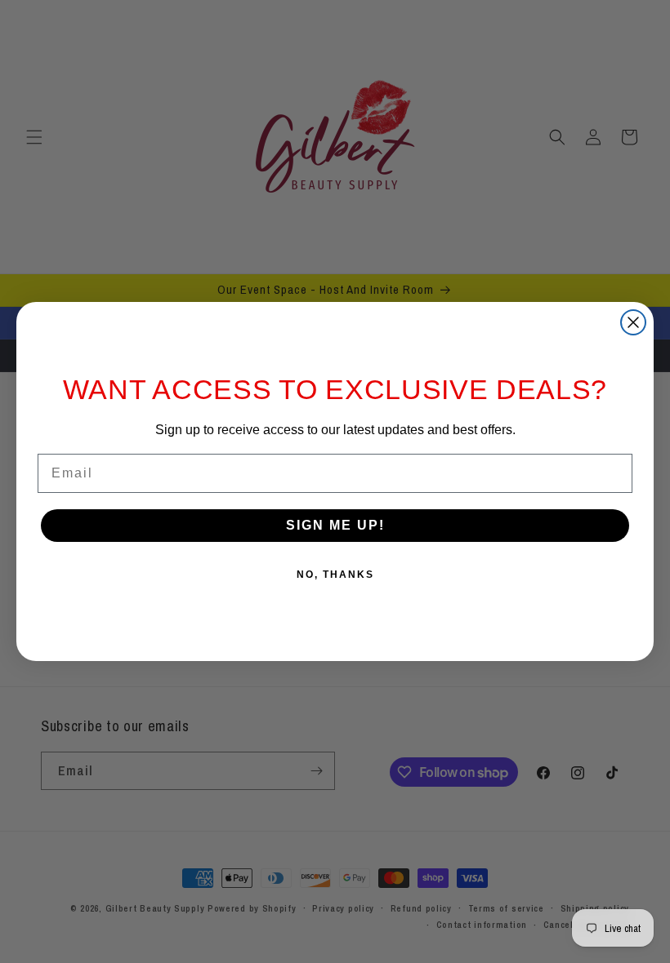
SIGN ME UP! (335, 525)
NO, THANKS (335, 574)
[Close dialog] (633, 322)
